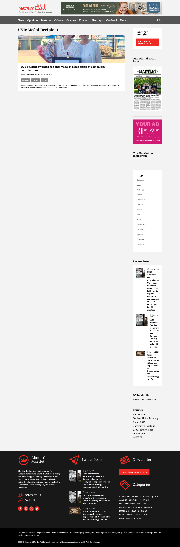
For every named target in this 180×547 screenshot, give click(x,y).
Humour (84, 20)
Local (139, 185)
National (140, 190)
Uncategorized (127, 518)
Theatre (140, 229)
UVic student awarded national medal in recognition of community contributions (63, 68)
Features (46, 20)
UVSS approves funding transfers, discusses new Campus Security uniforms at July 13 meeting (96, 499)
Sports (140, 234)
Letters (140, 204)
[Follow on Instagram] (26, 508)
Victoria (140, 194)
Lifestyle (140, 239)
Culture (58, 20)
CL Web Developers (91, 542)
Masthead (111, 20)
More (123, 20)
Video (139, 518)
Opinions (32, 20)
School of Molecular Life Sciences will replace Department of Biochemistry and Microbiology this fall (96, 515)
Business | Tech (150, 496)
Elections (144, 500)
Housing (140, 244)
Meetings (97, 20)
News (21, 20)
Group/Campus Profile (130, 507)
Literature (141, 224)
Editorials (141, 199)
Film (138, 214)
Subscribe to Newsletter (144, 42)
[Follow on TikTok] (37, 508)
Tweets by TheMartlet (145, 399)
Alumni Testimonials (130, 496)
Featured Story (127, 503)
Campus (71, 20)
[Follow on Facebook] (20, 508)
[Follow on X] (31, 508)
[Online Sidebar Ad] (147, 142)
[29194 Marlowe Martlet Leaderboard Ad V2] (111, 13)
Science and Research (129, 514)
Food (139, 219)
